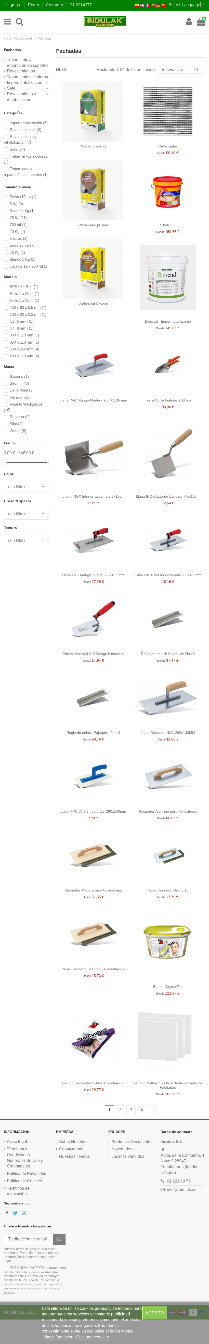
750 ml (18, 224)
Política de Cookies (24, 1181)
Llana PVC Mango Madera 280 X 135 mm (93, 400)
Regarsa (20, 416)
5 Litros (19, 238)
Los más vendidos (127, 1156)
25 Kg (18, 218)
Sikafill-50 (168, 225)
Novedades (121, 1149)
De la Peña (22, 390)
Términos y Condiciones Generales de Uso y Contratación (25, 1157)
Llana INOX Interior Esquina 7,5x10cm (93, 496)
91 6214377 (81, 5)
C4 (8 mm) (21, 328)
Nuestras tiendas (74, 1156)
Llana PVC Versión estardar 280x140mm (93, 811)
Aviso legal (17, 1141)
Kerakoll (19, 397)
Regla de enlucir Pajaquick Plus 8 (168, 654)
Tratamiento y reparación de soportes (27, 62)
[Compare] (93, 139)
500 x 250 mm (24, 349)
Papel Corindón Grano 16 (168, 890)
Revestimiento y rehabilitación (21, 97)
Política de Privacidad (26, 1173)
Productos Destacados (131, 1141)
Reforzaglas (168, 146)
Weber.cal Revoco (93, 304)
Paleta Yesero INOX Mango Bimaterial (93, 654)
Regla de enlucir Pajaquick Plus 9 (93, 733)
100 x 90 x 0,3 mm (28, 314)
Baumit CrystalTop (167, 987)
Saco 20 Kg (22, 210)
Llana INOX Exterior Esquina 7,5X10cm (168, 496)
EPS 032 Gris (24, 286)
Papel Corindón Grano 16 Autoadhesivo (93, 969)
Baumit (19, 383)
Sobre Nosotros (73, 1141)
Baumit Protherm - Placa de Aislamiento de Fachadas (167, 1085)
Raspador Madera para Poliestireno (93, 890)
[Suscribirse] (59, 1239)
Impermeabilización (24, 82)
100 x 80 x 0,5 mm (28, 307)
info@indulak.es (181, 1189)
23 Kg (17, 252)
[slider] (6, 462)
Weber (18, 431)
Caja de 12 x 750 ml (29, 266)
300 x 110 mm (24, 335)
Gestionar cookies (92, 1337)
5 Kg (16, 204)
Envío (34, 5)
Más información (59, 1337)
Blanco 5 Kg (22, 259)
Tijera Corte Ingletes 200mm (168, 400)
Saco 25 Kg (22, 245)
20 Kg (17, 231)
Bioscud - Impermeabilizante (168, 321)
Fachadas (12, 50)
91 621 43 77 (179, 1181)
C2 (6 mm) (21, 321)
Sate (11, 88)
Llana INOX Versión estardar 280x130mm (168, 575)
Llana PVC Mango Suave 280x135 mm (93, 575)
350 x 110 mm (24, 342)
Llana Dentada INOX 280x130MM (168, 733)
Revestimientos (21, 71)
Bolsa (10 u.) (23, 197)
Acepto (154, 1312)
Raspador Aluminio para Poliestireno (168, 811)
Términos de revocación (18, 1191)
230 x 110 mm (24, 356)
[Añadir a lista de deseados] (85, 139)
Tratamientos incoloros (27, 77)
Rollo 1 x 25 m (24, 293)
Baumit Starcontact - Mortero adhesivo (93, 1083)
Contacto (55, 5)
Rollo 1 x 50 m (24, 300)
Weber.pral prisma (93, 225)
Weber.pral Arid (93, 146)
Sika (16, 424)
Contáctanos (70, 1149)
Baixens (19, 376)
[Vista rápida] (101, 139)
